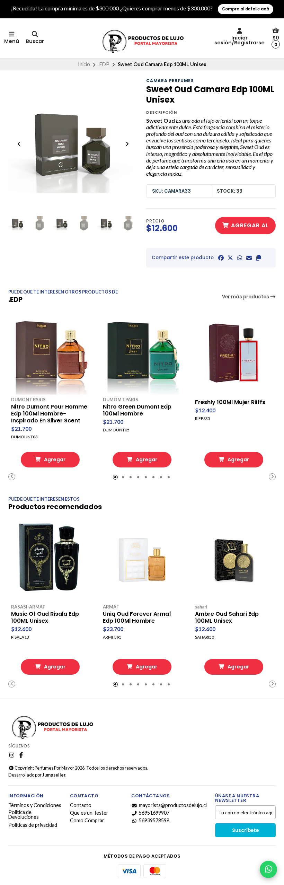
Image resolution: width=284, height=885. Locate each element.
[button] (258, 258)
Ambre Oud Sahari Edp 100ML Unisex (227, 617)
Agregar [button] (54, 459)
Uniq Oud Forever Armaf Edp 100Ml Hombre (137, 617)
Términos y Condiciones (34, 805)
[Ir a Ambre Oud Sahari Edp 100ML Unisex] (234, 560)
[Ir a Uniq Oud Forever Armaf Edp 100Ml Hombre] (142, 560)
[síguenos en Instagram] (11, 755)
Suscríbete (245, 830)
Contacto (80, 805)
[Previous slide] (19, 144)
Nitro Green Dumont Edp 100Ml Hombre (137, 410)
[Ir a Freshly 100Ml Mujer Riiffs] (234, 353)
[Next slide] (127, 144)
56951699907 (154, 812)
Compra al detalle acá (245, 9)
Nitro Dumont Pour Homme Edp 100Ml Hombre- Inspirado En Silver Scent (49, 413)
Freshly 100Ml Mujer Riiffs (230, 402)
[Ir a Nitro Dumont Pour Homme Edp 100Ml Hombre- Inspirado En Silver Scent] (50, 353)
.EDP (103, 64)
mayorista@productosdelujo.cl (173, 805)
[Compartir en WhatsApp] (239, 258)
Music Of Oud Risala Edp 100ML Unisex (45, 617)
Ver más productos (246, 297)
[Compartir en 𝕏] (230, 258)
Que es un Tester (89, 812)
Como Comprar (87, 820)
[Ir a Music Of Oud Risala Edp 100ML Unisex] (50, 560)
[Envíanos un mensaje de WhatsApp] (268, 869)
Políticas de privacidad (32, 825)
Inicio (84, 64)
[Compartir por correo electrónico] (249, 258)
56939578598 (154, 820)
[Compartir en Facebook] (221, 258)
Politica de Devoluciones (23, 815)
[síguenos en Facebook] (21, 755)
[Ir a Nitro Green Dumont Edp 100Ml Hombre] (142, 353)
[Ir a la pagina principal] (142, 38)
